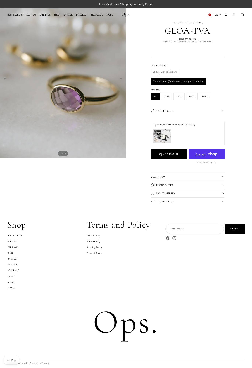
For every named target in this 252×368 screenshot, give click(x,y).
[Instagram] (174, 238)
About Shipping (165, 193)
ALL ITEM (12, 241)
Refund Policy (165, 201)
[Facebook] (167, 238)
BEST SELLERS (15, 235)
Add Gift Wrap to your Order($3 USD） (176, 124)
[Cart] (242, 15)
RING (10, 252)
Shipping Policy (94, 247)
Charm (10, 281)
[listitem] (110, 15)
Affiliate (11, 287)
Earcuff (10, 276)
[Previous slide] (4, 79)
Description (158, 176)
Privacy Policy (93, 241)
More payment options (206, 162)
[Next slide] (122, 79)
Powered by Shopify (39, 363)
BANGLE (11, 258)
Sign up (234, 228)
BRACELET (13, 264)
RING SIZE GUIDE (165, 111)
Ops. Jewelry (22, 363)
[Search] (226, 15)
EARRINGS (12, 247)
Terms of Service (95, 252)
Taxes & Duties (164, 185)
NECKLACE (13, 270)
